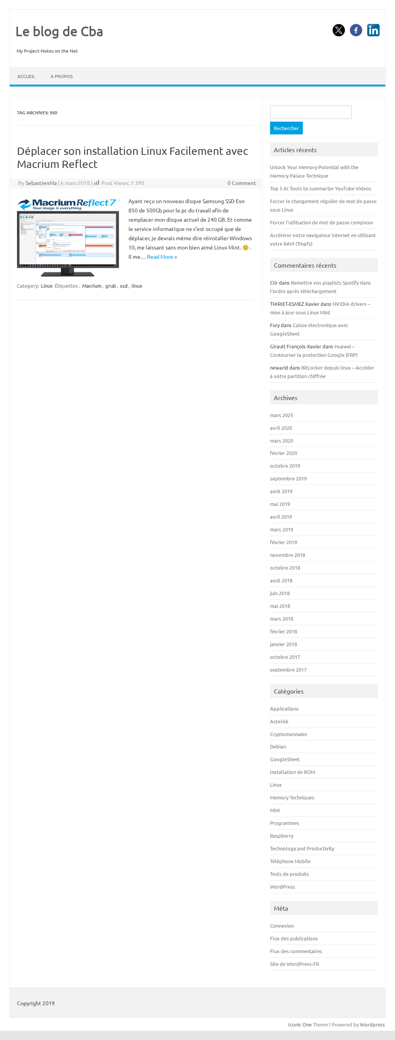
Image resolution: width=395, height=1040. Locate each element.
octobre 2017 (285, 656)
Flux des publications (294, 938)
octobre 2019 (285, 465)
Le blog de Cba (59, 31)
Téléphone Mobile (290, 861)
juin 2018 (280, 593)
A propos (62, 76)
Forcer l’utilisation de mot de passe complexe (321, 222)
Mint (275, 810)
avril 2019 (281, 516)
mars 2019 (281, 529)
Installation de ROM (292, 772)
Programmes (284, 822)
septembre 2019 (288, 478)
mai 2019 (280, 503)
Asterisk (279, 721)
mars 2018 (281, 618)
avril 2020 (281, 427)
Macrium (91, 285)
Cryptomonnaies (288, 734)
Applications (284, 708)
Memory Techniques (292, 797)
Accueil (26, 76)
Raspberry (281, 835)
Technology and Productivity (302, 848)
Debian (278, 746)
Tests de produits (289, 873)
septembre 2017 (288, 669)
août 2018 (281, 580)
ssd (124, 285)
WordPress (282, 886)
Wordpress (372, 1024)
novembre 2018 (287, 554)
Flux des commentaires (296, 951)
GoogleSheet (285, 759)
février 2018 (283, 631)
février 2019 (283, 542)
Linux (47, 285)
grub (110, 285)
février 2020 (283, 453)
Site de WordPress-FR (294, 963)
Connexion (282, 925)
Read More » (162, 256)
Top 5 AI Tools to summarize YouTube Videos (320, 188)
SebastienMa (41, 182)
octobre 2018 (285, 567)
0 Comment (242, 182)
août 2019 (281, 491)
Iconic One (300, 1024)
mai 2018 (280, 605)
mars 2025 (281, 415)
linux (137, 285)
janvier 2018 (283, 644)
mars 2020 (281, 440)
